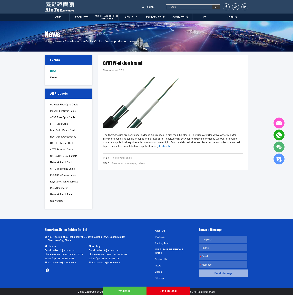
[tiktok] (235, 6)
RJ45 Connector (59, 188)
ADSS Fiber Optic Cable (62, 117)
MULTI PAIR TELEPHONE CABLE (106, 17)
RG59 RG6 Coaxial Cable (63, 175)
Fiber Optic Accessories (63, 136)
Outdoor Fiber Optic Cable (64, 104)
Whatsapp (124, 291)
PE (159, 146)
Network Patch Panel (61, 194)
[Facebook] (226, 6)
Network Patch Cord (61, 162)
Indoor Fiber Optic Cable (63, 111)
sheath (166, 146)
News (58, 41)
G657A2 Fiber (57, 201)
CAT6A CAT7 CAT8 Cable (63, 156)
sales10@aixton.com (64, 250)
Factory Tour (155, 17)
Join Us (232, 17)
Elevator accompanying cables (128, 163)
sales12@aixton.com (108, 250)
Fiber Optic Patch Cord (62, 130)
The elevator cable (121, 157)
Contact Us (180, 17)
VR (204, 17)
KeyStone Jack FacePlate (64, 181)
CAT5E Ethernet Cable (62, 143)
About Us (131, 17)
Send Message (223, 273)
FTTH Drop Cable (59, 123)
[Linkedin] (244, 6)
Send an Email (168, 291)
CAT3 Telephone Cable (62, 168)
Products (81, 17)
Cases (53, 77)
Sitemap (159, 278)
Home (57, 17)
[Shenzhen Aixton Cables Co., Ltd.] (60, 6)
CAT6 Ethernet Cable (61, 149)
